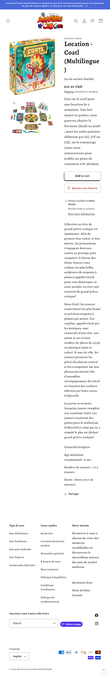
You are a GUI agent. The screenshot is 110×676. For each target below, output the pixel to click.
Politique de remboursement (50, 599)
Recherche (47, 533)
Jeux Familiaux (18, 541)
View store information (81, 214)
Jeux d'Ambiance (19, 533)
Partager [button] (74, 494)
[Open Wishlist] (92, 21)
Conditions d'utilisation (48, 587)
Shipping (69, 91)
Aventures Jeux (24, 669)
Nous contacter (49, 569)
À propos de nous (50, 561)
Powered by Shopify (42, 669)
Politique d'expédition (53, 577)
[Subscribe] (54, 623)
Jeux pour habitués (20, 549)
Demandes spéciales (52, 553)
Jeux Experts (16, 557)
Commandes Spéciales (22, 565)
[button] (8, 21)
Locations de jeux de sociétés (52, 543)
